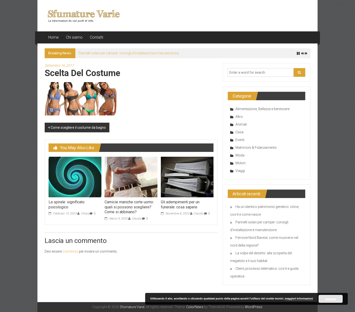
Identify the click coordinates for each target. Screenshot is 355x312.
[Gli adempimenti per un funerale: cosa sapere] (187, 177)
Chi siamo (74, 37)
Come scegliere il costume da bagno (78, 127)
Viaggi (240, 171)
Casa (239, 132)
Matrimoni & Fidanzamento (256, 147)
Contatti (96, 37)
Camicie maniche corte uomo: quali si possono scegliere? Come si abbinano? (129, 207)
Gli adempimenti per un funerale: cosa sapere (180, 204)
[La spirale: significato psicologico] (75, 177)
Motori (240, 163)
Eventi (239, 140)
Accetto (330, 299)
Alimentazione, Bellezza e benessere (262, 109)
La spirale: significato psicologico (67, 204)
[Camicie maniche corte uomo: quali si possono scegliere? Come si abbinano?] (131, 177)
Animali (241, 124)
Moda (239, 155)
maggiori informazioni (299, 298)
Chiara (85, 213)
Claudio (198, 213)
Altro (239, 117)
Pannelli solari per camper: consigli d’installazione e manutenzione (128, 53)
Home (53, 37)
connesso (70, 251)
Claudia (136, 218)
